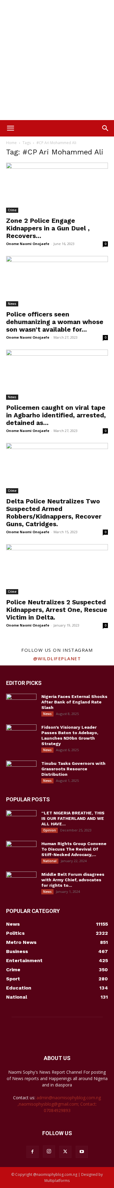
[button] (10, 128)
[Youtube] (82, 1152)
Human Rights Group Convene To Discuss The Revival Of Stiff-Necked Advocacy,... (73, 849)
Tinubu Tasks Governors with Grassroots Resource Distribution (73, 769)
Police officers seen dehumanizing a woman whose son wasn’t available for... (54, 321)
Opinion (49, 830)
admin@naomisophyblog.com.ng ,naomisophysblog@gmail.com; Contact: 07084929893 (59, 1104)
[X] (65, 1152)
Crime (12, 210)
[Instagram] (49, 1151)
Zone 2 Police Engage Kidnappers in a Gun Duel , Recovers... (48, 228)
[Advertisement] (57, 60)
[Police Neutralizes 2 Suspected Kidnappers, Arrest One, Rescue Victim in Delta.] (57, 569)
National (50, 861)
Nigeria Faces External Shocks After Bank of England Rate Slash (74, 702)
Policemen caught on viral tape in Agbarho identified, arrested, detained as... (56, 415)
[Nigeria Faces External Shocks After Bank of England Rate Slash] (21, 704)
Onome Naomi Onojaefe (27, 243)
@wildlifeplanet (57, 658)
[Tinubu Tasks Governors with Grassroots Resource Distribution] (21, 771)
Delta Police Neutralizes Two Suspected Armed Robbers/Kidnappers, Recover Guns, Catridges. (54, 512)
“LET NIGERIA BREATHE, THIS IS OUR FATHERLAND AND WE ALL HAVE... (73, 818)
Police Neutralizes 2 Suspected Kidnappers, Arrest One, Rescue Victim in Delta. (56, 609)
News (12, 304)
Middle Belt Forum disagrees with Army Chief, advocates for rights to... (72, 880)
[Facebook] (32, 1152)
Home (11, 142)
